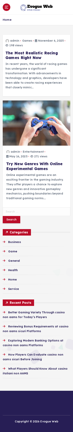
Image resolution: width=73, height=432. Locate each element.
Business (14, 242)
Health (13, 270)
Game (12, 251)
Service (13, 289)
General (14, 261)
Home (7, 20)
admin (14, 40)
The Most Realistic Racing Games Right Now (31, 55)
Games (27, 40)
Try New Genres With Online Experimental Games (34, 166)
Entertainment (33, 151)
